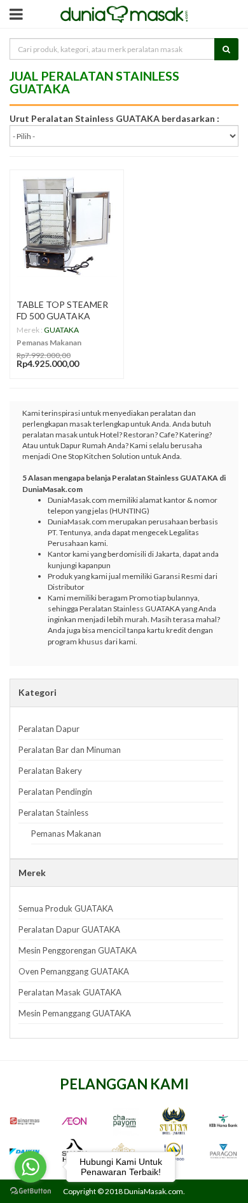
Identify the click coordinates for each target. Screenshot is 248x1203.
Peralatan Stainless (53, 813)
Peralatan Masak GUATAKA (69, 992)
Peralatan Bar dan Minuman (69, 750)
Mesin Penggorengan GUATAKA (77, 950)
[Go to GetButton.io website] (30, 1190)
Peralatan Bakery (50, 771)
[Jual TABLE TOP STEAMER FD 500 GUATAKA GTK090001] (67, 226)
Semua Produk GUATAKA (65, 908)
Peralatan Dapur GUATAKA (69, 929)
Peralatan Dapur (48, 729)
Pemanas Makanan (49, 342)
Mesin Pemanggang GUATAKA (74, 1013)
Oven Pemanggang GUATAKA (73, 971)
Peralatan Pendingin (55, 792)
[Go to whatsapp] (30, 1167)
